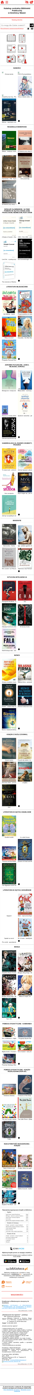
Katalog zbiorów (17, 20)
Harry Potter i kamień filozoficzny (13, 1214)
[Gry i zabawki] (22, 63)
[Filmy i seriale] (22, 53)
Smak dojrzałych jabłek (11, 1228)
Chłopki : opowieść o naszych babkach (14, 1225)
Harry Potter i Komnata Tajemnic (13, 1217)
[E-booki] (22, 42)
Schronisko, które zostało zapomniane (14, 1231)
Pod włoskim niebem (10, 1238)
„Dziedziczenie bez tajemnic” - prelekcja (15, 1315)
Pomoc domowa (9, 1229)
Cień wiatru (8, 1218)
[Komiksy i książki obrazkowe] (12, 63)
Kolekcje (21, 28)
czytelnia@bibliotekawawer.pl (18, 1360)
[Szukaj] (31, 25)
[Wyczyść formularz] (28, 29)
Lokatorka (8, 1240)
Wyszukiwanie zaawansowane (9, 28)
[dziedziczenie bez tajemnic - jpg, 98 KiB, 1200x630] (11, 1361)
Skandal (8, 1241)
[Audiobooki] (12, 53)
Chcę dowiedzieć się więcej (11, 1389)
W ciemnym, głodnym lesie (11, 1237)
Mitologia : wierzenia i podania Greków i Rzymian (16, 1215)
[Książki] (12, 42)
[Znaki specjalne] (32, 29)
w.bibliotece (16, 1274)
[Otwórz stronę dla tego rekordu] (9, 72)
